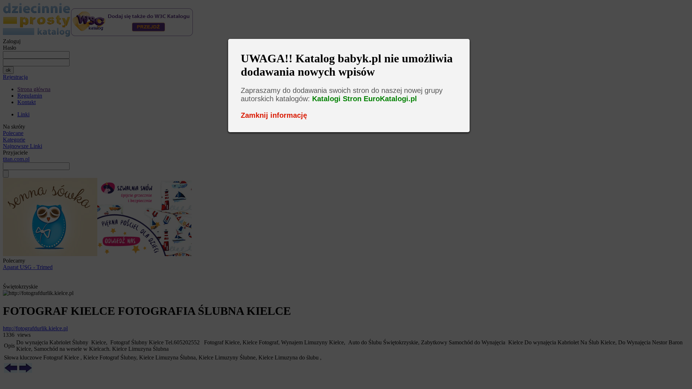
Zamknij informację (274, 115)
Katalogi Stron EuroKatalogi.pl (364, 99)
